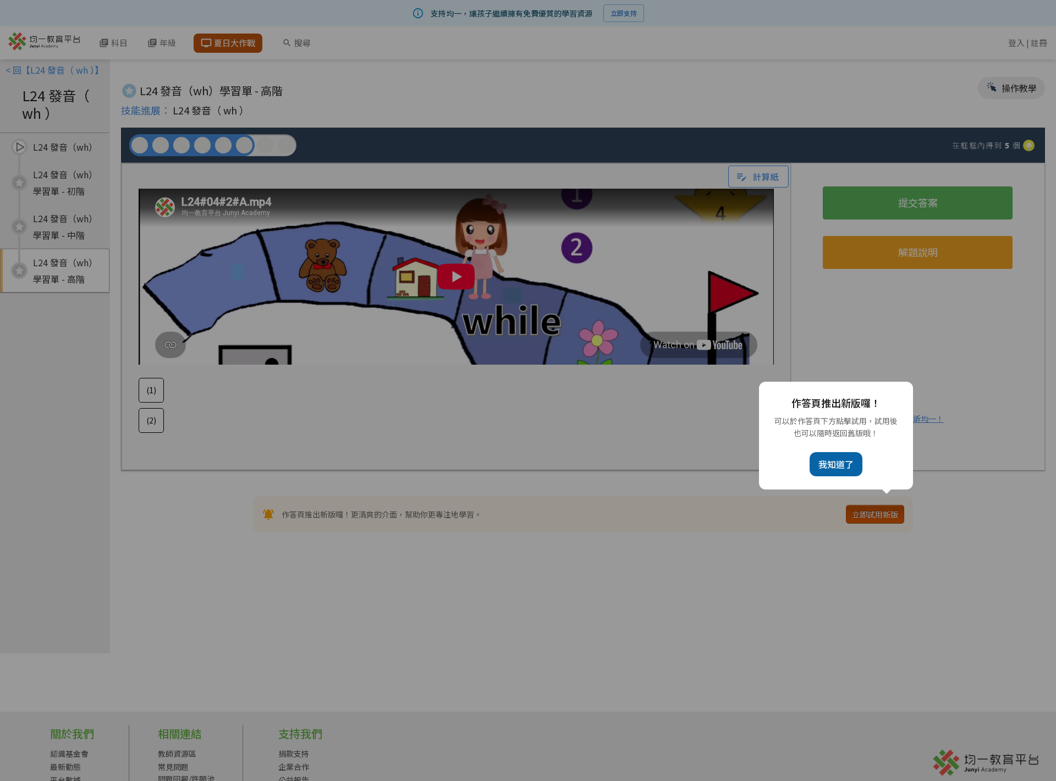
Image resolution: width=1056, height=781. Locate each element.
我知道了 (836, 464)
